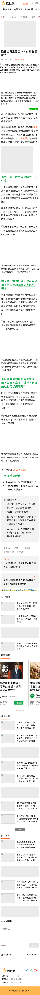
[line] (31, 970)
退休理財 (7, 9)
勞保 (16, 548)
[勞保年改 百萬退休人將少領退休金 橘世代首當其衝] (8, 646)
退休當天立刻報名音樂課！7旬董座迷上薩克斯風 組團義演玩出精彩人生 (27, 765)
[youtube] (36, 970)
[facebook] (27, 970)
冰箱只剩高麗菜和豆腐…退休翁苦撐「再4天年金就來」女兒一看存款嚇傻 (27, 778)
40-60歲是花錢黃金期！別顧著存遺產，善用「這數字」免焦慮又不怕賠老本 (27, 806)
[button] (37, 3)
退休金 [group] (14, 17)
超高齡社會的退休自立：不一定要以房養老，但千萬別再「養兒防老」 (27, 725)
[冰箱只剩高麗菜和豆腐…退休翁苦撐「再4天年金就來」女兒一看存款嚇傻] (8, 778)
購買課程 (25, 3)
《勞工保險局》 (19, 469)
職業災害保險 (9, 552)
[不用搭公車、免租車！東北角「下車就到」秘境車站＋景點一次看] (8, 857)
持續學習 (18, 9)
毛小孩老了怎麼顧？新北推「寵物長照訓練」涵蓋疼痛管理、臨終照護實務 (27, 897)
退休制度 (7, 548)
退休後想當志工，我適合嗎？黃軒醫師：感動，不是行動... (27, 606)
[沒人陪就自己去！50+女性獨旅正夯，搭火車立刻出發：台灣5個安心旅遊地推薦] (8, 885)
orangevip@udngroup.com (20, 976)
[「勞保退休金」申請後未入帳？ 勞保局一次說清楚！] (8, 619)
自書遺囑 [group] (24, 17)
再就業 (21, 552)
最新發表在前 (32, 954)
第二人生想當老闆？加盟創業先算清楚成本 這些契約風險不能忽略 (27, 738)
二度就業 (26, 548)
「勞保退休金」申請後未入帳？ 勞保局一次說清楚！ (27, 619)
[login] (32, 3)
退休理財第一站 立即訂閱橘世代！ (22, 482)
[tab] (16, 710)
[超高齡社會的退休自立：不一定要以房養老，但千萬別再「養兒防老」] (8, 725)
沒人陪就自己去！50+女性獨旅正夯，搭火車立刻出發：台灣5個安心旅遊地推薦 (28, 884)
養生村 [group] (5, 17)
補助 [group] (33, 17)
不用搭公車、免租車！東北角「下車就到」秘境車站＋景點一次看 (27, 857)
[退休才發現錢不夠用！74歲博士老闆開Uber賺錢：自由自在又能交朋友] (8, 819)
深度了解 (28, 702)
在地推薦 (29, 9)
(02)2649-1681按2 (17, 979)
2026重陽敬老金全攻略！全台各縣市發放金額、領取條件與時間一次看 (27, 844)
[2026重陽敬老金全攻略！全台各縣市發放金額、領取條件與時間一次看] (8, 844)
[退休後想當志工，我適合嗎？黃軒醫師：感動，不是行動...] (8, 606)
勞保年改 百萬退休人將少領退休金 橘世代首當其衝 (27, 646)
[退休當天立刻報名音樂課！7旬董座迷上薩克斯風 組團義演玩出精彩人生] (8, 765)
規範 (3, 945)
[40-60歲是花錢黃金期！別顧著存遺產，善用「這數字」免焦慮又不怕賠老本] (8, 806)
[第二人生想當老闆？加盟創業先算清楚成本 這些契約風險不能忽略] (8, 738)
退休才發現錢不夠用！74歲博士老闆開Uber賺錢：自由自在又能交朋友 (27, 818)
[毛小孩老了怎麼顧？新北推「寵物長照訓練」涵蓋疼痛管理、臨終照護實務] (8, 898)
